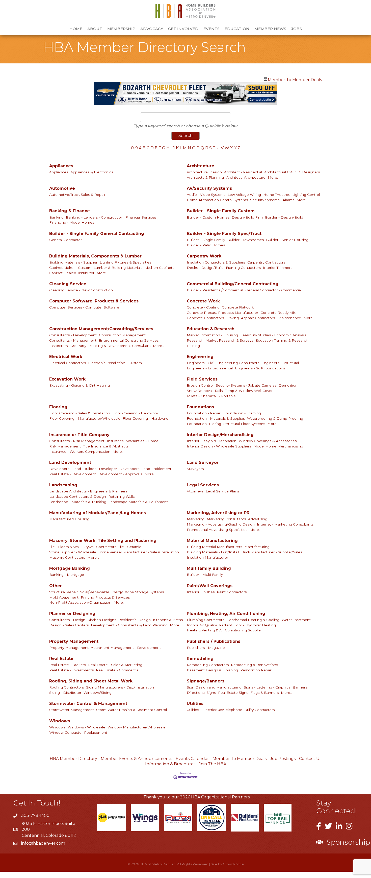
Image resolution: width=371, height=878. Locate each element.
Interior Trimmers (277, 268)
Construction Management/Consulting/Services (101, 328)
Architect (234, 177)
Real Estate (61, 658)
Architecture (200, 165)
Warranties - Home (142, 441)
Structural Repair (63, 592)
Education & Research (210, 328)
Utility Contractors (260, 710)
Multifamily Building (209, 568)
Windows (59, 721)
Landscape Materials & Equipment (138, 502)
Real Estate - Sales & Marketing (115, 665)
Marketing (195, 519)
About (94, 28)
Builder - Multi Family (205, 575)
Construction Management (122, 335)
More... (273, 177)
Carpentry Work (204, 256)
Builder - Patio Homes (206, 245)
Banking (56, 217)
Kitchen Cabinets (159, 268)
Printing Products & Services (105, 597)
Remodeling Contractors (208, 665)
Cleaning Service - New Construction (81, 290)
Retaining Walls (121, 496)
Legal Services (203, 485)
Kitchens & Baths (168, 620)
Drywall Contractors (99, 547)
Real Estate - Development (72, 474)
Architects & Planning (205, 177)
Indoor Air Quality (202, 625)
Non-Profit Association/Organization (80, 602)
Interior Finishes (201, 592)
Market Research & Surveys (229, 340)
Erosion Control (200, 385)
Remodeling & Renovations (254, 665)
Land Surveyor (203, 462)
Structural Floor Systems (244, 424)
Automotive (62, 188)
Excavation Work (67, 379)
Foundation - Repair (204, 413)
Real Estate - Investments (71, 670)
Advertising (257, 519)
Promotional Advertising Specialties (217, 530)
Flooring (58, 407)
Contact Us (310, 758)
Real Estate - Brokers (67, 665)
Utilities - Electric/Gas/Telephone (214, 710)
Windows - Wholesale (86, 727)
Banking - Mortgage (66, 575)
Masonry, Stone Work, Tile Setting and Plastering (102, 540)
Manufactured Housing (69, 519)
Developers (129, 469)
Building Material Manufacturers (214, 547)
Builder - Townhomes (245, 240)
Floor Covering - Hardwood (135, 413)
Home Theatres (276, 195)
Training (193, 346)
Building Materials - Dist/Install (213, 552)
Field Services (202, 379)
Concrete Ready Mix (278, 313)
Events (211, 28)
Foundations (200, 407)
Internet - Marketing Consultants (285, 524)
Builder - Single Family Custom (221, 210)
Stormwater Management (71, 710)
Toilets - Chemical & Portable (211, 396)
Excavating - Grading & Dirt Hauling (79, 385)
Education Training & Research (281, 340)
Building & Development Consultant (120, 346)
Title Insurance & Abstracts (105, 446)
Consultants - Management (72, 340)
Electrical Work (65, 356)
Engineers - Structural (280, 363)
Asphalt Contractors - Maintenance (271, 318)
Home (75, 28)
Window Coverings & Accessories (268, 441)
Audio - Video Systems (206, 195)
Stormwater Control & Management (88, 703)
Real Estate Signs (233, 693)
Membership (121, 28)
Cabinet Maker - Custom (70, 268)
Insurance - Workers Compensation (79, 451)
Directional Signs (201, 693)
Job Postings (283, 758)
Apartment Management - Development (126, 648)
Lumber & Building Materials (118, 268)
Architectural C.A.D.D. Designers (292, 172)
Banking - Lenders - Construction (94, 217)
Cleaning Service (67, 283)
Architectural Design (204, 172)
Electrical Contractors (67, 363)
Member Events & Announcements (136, 758)
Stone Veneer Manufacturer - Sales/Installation (138, 552)
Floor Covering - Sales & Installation (79, 413)
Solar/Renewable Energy (101, 592)
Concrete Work (203, 301)
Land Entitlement (156, 469)
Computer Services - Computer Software (84, 307)
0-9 (134, 148)
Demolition (288, 385)
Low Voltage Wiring (244, 195)
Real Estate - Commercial (117, 670)
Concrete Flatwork (238, 307)
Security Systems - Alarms (272, 200)
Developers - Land (65, 469)
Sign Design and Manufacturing (214, 687)
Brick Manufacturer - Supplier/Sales (271, 552)
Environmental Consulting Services (128, 340)
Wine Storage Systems (144, 592)
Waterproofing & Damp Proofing (275, 418)
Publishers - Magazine (206, 648)
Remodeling (200, 658)
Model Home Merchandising (278, 446)
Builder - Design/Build (284, 217)
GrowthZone (233, 864)
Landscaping (63, 485)
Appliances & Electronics (91, 172)
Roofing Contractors (66, 687)
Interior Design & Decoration (211, 441)
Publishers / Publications (213, 641)
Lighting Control (306, 195)
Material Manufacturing (212, 540)
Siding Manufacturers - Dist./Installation (120, 687)
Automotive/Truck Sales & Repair (77, 195)
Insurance (115, 441)
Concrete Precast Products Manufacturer (222, 313)
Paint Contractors (232, 592)
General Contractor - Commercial (273, 290)
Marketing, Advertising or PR (218, 512)
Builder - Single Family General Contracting (96, 233)
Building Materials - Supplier (73, 262)
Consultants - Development (73, 335)
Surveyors (195, 469)
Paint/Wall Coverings (209, 585)
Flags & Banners (264, 693)
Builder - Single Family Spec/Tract (224, 233)
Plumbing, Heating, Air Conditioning (226, 613)
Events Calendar (192, 758)
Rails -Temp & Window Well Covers (244, 391)
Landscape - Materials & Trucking (77, 502)
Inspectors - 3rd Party (67, 346)
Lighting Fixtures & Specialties (125, 262)
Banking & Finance (69, 210)
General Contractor (65, 240)
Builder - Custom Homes (208, 217)
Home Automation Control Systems (217, 200)
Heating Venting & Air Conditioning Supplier (224, 630)
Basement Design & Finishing (212, 670)
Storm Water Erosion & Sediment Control (131, 710)
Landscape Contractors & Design (77, 496)
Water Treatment (296, 620)
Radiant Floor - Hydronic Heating (247, 625)
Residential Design (134, 620)
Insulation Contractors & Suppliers (216, 262)
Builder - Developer (100, 469)
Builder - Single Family (206, 240)
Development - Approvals (120, 474)
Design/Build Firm (247, 217)
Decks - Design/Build (205, 268)
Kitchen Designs (102, 620)
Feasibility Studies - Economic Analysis (273, 335)
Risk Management (65, 446)
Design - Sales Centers (69, 625)
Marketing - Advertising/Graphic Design (221, 524)
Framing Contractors (243, 268)
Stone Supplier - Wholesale (72, 552)
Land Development (70, 462)
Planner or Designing (72, 613)
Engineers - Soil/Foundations (260, 368)
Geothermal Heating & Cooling (252, 620)
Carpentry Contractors (266, 262)
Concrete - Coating (203, 307)
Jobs (296, 28)
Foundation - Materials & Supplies (216, 418)
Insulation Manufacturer (207, 557)
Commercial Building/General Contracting (232, 283)
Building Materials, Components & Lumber (95, 256)
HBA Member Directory (73, 758)
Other (55, 585)
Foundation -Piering (204, 424)
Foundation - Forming (242, 413)
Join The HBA (212, 764)
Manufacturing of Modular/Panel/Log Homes (97, 512)
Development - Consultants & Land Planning (129, 625)
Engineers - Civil (200, 363)
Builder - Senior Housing (287, 240)
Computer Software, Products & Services (94, 301)
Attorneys (195, 491)
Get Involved (183, 28)
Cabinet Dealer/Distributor (71, 273)
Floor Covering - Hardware (145, 418)
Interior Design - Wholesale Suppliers (219, 446)
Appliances (61, 165)
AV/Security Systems (209, 188)
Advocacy (151, 28)
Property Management (73, 641)
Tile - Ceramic (129, 547)
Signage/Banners (205, 681)
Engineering (200, 356)
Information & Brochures (170, 764)
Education (237, 28)
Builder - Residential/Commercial (215, 290)
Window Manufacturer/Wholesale (137, 727)
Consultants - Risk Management (76, 441)
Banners (300, 687)
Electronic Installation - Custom (115, 363)
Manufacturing (257, 547)
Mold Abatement (63, 597)
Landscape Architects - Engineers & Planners (88, 491)
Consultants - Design (67, 620)
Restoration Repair (256, 670)
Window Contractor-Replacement (78, 732)
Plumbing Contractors (205, 620)
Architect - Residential (243, 172)
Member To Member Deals (295, 79)
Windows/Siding (98, 693)
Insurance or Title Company (79, 434)
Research (195, 340)
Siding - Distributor (65, 693)
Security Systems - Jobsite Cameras (246, 385)
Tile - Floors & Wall (64, 547)
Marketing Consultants (226, 519)
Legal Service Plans (222, 491)
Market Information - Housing (212, 335)
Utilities (195, 703)
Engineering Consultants (238, 363)
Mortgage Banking (69, 568)
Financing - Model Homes (71, 222)
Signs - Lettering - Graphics (267, 687)
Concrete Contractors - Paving (213, 318)
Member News (270, 28)
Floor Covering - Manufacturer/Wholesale (84, 418)
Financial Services (140, 217)
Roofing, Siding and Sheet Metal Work (90, 681)
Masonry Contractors (67, 557)
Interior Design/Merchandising (220, 434)
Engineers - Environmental (210, 368)
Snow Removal (200, 391)
